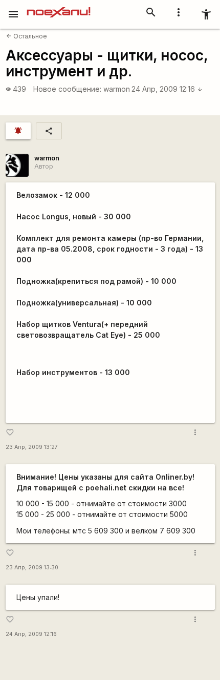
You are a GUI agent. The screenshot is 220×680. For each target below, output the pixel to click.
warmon (116, 89)
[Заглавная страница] (58, 7)
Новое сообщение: (67, 89)
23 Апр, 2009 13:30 (32, 567)
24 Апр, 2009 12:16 (167, 89)
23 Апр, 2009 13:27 (32, 447)
